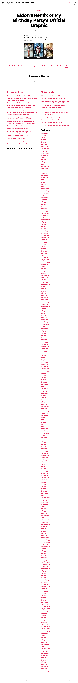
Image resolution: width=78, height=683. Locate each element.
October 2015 (44, 370)
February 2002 (45, 666)
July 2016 (43, 353)
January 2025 (44, 168)
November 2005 (45, 586)
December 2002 (45, 648)
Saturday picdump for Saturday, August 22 (53, 98)
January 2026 (44, 146)
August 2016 (44, 351)
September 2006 (45, 568)
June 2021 (43, 246)
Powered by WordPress (43, 680)
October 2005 (44, 588)
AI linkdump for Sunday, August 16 (50, 119)
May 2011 (43, 466)
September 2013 (45, 415)
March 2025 (44, 164)
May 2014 (43, 401)
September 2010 (45, 481)
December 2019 (45, 279)
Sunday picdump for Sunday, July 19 (17, 141)
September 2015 (45, 372)
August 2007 (44, 548)
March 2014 (44, 404)
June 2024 (43, 181)
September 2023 (45, 197)
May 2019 (43, 292)
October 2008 (44, 522)
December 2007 (45, 541)
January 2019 (44, 299)
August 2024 (44, 177)
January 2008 (44, 539)
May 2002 (43, 661)
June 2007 (43, 551)
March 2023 (44, 208)
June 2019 (43, 290)
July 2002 (43, 657)
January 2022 (44, 233)
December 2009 (45, 497)
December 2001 (45, 670)
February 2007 (45, 559)
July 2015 (43, 375)
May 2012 (43, 444)
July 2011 (43, 462)
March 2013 (44, 426)
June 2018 (43, 311)
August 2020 (44, 264)
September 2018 (45, 306)
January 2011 (44, 473)
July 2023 (43, 201)
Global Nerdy (47, 92)
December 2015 (45, 366)
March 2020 (44, 273)
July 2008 (43, 528)
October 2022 (44, 217)
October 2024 (44, 173)
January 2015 (44, 386)
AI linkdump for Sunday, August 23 (50, 95)
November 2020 (45, 259)
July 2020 (43, 266)
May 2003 (43, 639)
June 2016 (43, 355)
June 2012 (43, 442)
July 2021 (43, 244)
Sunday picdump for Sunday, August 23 (18, 95)
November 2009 (45, 499)
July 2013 (43, 419)
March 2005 (44, 601)
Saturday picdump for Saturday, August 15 (52, 122)
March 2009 (44, 513)
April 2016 (43, 359)
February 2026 (45, 144)
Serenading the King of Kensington (17, 125)
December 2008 (45, 519)
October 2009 (44, 501)
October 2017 (44, 326)
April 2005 (43, 599)
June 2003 (43, 637)
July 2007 (43, 550)
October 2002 (44, 651)
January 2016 (44, 364)
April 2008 (43, 533)
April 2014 (43, 402)
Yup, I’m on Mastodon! (13, 152)
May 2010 (43, 488)
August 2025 (44, 155)
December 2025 (45, 148)
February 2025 (45, 166)
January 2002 (44, 668)
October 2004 (44, 610)
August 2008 (44, 526)
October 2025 (44, 152)
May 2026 (43, 139)
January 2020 (44, 277)
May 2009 (43, 510)
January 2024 (44, 190)
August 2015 (44, 373)
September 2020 (45, 262)
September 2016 (45, 350)
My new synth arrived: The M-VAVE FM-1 (52, 110)
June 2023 (43, 202)
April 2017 (43, 337)
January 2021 (44, 255)
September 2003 (45, 631)
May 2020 (43, 270)
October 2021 (44, 239)
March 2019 (44, 295)
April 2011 (43, 468)
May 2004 (43, 619)
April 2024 (43, 184)
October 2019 (44, 282)
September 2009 (45, 502)
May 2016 (43, 357)
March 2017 (44, 339)
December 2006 (45, 562)
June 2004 (43, 617)
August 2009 (44, 504)
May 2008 (43, 531)
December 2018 (45, 301)
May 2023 (43, 204)
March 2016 (44, 361)
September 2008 (45, 524)
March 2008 (44, 535)
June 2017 (43, 333)
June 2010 (43, 486)
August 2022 (44, 221)
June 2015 (43, 377)
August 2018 (44, 308)
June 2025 (43, 159)
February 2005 (45, 602)
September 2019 (45, 284)
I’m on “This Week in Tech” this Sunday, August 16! (55, 125)
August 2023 (44, 199)
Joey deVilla (30, 30)
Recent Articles (15, 92)
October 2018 (44, 304)
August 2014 (44, 395)
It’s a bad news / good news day (16, 138)
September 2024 (45, 175)
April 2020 (43, 272)
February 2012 (44, 450)
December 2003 (45, 626)
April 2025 (43, 162)
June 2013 (43, 421)
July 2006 (43, 571)
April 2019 (43, 293)
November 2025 (45, 150)
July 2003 (43, 635)
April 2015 (43, 381)
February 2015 (44, 384)
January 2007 (44, 561)
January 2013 (44, 430)
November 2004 (45, 608)
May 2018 (43, 313)
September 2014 (45, 393)
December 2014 (45, 388)
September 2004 (45, 611)
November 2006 (45, 564)
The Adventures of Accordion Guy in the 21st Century (18, 2)
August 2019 (44, 286)
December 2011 (45, 453)
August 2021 (44, 242)
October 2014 (44, 391)
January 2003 (44, 646)
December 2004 (45, 606)
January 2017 (44, 342)
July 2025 (43, 157)
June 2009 (43, 508)
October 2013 (44, 413)
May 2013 (43, 422)
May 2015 (43, 379)
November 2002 (45, 650)
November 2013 (45, 411)
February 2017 (44, 341)
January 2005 (44, 604)
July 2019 (43, 288)
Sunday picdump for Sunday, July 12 (17, 143)
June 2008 (43, 530)
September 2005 (45, 590)
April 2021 (43, 250)
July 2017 (43, 332)
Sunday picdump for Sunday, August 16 (18, 103)
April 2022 (43, 228)
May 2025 (43, 161)
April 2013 (43, 424)
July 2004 (43, 615)
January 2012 (44, 451)
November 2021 (45, 237)
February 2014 (44, 406)
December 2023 (45, 192)
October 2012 (44, 435)
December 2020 (45, 257)
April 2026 (43, 141)
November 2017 (45, 324)
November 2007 (45, 542)
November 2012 (45, 433)
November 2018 (45, 302)
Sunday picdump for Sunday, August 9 (18, 110)
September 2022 (45, 219)
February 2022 (45, 232)
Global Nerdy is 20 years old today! (50, 117)
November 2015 (45, 368)
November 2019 (45, 281)
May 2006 (43, 575)
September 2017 (45, 328)
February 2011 (44, 471)
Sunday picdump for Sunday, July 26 (17, 135)
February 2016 (44, 362)
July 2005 (43, 593)
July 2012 (43, 441)
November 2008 (45, 521)
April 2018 (43, 315)
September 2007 (45, 546)
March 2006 (44, 579)
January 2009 (44, 517)
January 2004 (44, 624)
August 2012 (44, 439)
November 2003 (45, 628)
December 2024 (45, 170)
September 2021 (45, 241)
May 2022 (43, 226)
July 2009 (43, 506)
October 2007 (44, 544)
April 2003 (43, 641)
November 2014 (45, 390)
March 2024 (44, 186)
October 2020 (44, 261)
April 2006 (43, 577)
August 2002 (44, 655)
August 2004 (44, 613)
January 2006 (44, 582)
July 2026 (43, 135)
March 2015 (44, 382)
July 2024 (43, 179)
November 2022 (45, 215)
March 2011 (44, 470)
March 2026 (44, 142)
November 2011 (45, 455)
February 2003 (45, 644)
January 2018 (44, 321)
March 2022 (44, 230)
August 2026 (44, 133)
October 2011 (44, 457)
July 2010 (43, 484)
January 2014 (44, 408)
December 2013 (45, 410)
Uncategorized (39, 10)
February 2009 (45, 515)
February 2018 (44, 319)
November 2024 (45, 172)
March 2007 (44, 557)
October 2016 (44, 348)
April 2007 (43, 555)
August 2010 (44, 482)
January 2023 (44, 212)
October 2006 (44, 566)
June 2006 (43, 573)
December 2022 (45, 213)
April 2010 (43, 490)
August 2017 (44, 330)
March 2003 (44, 642)
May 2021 (43, 248)
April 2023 (43, 206)
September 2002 (45, 653)
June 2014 (43, 399)
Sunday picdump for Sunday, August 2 (18, 128)
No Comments (49, 30)
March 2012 (44, 448)
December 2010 (45, 475)
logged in (32, 81)
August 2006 (44, 570)
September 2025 (45, 153)
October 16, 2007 (39, 30)
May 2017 (43, 335)
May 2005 (43, 597)
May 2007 (43, 553)
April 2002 (43, 662)
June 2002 (43, 659)
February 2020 (45, 275)
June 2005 (43, 595)
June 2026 (43, 137)
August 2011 (44, 461)
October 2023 (44, 195)
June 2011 (43, 464)
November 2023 (45, 193)
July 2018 (43, 310)
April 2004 (43, 621)
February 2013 (44, 428)
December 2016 (45, 344)
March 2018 (44, 317)
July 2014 (43, 397)
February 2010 (44, 493)
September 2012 (45, 437)
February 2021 (44, 253)
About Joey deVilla (66, 2)
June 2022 (43, 224)
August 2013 (44, 417)
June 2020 (43, 268)
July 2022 (43, 222)
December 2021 (45, 235)
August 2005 (44, 591)
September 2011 (45, 459)
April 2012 (43, 446)
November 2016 (45, 346)
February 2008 (45, 537)
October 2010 (44, 479)
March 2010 (44, 491)
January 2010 (44, 495)
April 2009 (43, 511)
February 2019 (44, 297)
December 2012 (45, 431)
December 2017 (45, 322)
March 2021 (44, 252)
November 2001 (45, 671)
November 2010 (45, 477)
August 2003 (44, 633)
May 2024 (43, 182)
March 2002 (44, 664)
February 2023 (45, 210)
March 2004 (44, 622)
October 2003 (44, 630)
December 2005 (45, 584)
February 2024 (45, 188)
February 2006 (45, 581)
